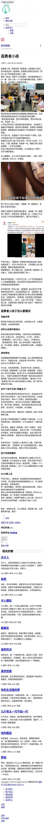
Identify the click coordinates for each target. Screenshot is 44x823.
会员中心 (9, 800)
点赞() (12, 523)
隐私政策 (9, 794)
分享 (7, 523)
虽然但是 (6, 671)
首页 (7, 18)
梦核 (3, 757)
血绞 (3, 579)
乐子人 (5, 557)
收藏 (3, 523)
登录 (12, 30)
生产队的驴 (5, 46)
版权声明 (9, 797)
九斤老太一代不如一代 (14, 711)
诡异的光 (6, 649)
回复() (18, 523)
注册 (12, 33)
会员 (9, 28)
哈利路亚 (6, 733)
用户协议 (9, 792)
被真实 (5, 628)
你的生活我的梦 (10, 689)
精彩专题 (9, 21)
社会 (7, 518)
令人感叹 (6, 600)
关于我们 (9, 789)
